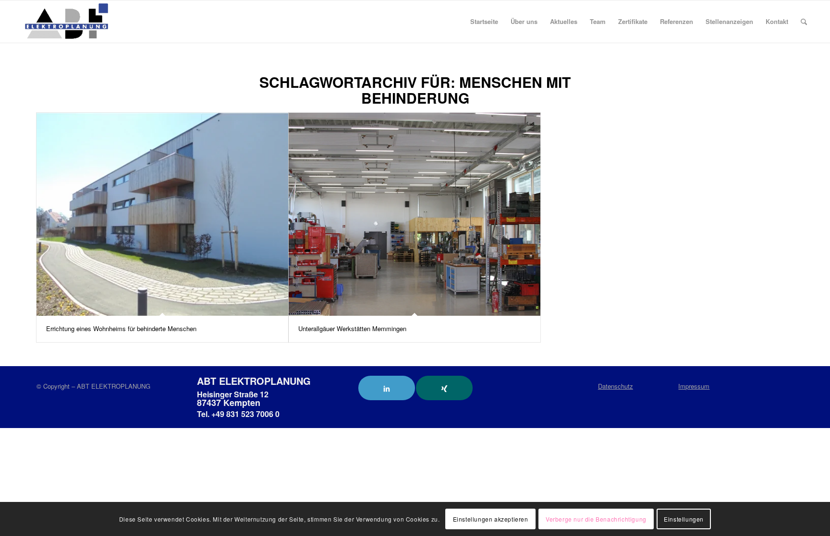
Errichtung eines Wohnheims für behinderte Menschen (121, 328)
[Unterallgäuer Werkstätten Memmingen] (414, 214)
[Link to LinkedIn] (386, 388)
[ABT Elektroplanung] (67, 21)
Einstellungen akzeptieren (490, 519)
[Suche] (803, 21)
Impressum (693, 386)
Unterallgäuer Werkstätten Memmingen (352, 328)
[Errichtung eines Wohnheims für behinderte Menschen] (162, 214)
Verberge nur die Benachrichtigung (596, 519)
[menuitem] (484, 21)
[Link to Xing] (444, 388)
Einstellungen (684, 519)
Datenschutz (615, 386)
